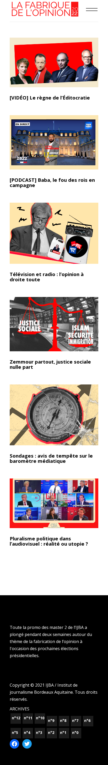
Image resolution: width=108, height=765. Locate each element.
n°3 (39, 732)
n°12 (16, 717)
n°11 (28, 717)
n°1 (63, 732)
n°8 (63, 720)
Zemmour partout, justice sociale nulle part (50, 364)
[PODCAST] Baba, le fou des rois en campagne (52, 182)
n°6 (87, 720)
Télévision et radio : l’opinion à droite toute (47, 277)
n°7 (75, 720)
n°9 (51, 720)
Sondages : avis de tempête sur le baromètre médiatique (51, 458)
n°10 (40, 717)
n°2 (51, 732)
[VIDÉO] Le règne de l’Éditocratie (50, 97)
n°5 (15, 732)
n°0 (75, 732)
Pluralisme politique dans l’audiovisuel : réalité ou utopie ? (49, 541)
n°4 (27, 732)
